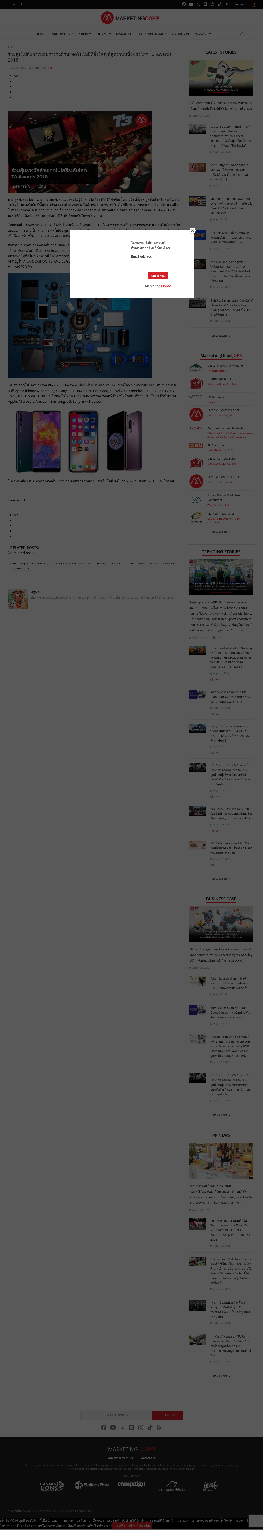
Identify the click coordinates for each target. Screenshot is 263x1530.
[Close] (192, 231)
